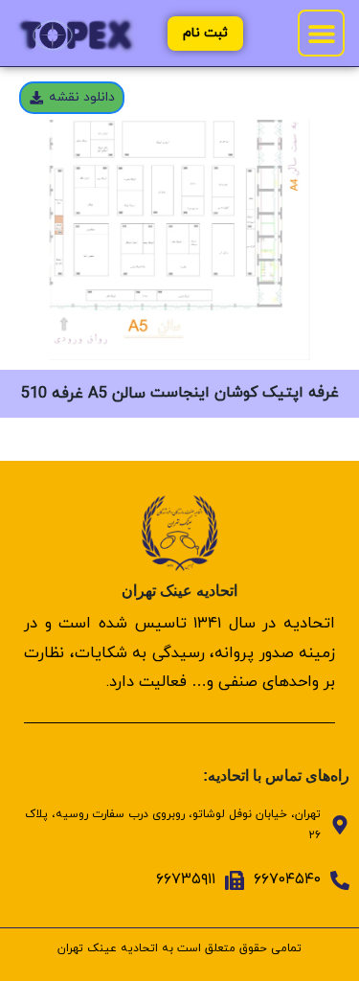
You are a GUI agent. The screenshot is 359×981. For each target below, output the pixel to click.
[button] (321, 33)
